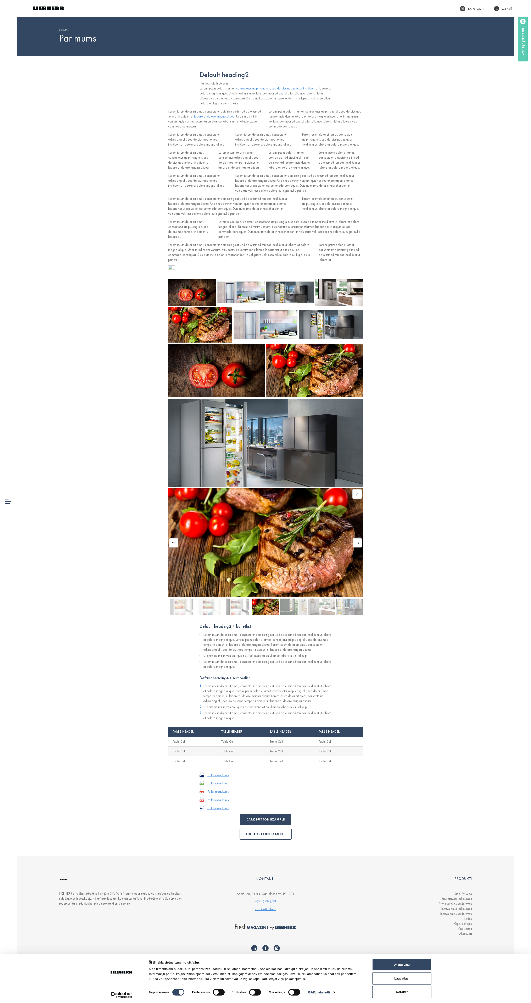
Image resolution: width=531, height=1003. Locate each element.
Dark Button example (265, 819)
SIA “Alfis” (117, 893)
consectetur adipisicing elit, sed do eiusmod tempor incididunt (275, 88)
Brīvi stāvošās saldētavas (455, 903)
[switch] (219, 992)
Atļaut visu (402, 964)
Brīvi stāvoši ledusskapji (456, 898)
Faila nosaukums (218, 775)
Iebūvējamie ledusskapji (456, 908)
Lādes (468, 918)
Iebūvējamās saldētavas (456, 913)
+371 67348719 (265, 901)
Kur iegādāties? (523, 41)
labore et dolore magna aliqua (214, 116)
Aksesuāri (465, 933)
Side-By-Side (463, 894)
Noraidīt (402, 992)
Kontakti (476, 9)
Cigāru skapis (463, 923)
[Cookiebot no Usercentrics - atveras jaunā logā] (121, 995)
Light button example (265, 834)
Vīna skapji (465, 928)
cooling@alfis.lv (265, 909)
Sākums (63, 30)
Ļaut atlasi (401, 978)
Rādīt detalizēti (319, 992)
